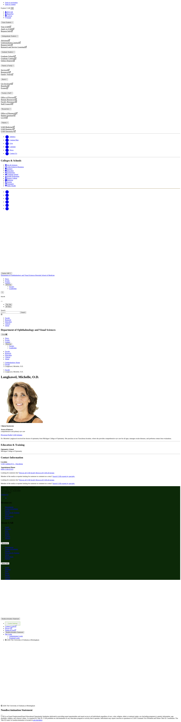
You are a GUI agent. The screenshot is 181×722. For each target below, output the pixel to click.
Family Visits (6, 74)
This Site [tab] (8, 304)
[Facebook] (7, 192)
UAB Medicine (6, 127)
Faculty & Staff (6, 93)
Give (6, 531)
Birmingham (9, 516)
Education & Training (12, 513)
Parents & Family (7, 65)
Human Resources (8, 100)
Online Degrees (7, 61)
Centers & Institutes (11, 509)
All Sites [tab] (8, 306)
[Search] (2, 292)
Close (4, 334)
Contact (7, 283)
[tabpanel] (90, 311)
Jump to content (10, 4)
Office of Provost (7, 97)
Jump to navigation (11, 2)
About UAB (5, 563)
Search (3, 310)
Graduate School (7, 56)
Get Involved (6, 84)
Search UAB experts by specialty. (64, 476)
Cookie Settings (12, 623)
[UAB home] (90, 229)
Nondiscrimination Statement (10, 619)
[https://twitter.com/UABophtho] (6, 498)
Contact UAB (10, 626)
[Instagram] (7, 198)
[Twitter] (7, 195)
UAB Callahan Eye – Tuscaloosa (12, 464)
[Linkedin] (7, 208)
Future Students (7, 22)
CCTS (3, 118)
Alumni (4, 79)
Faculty (11, 287)
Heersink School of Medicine (45, 275)
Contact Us (4, 494)
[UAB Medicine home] (90, 271)
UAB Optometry (7, 131)
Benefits (4, 86)
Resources (5, 72)
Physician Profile (6, 435)
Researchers (6, 109)
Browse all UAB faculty (27, 473)
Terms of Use (10, 630)
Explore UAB (6, 273)
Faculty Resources (8, 102)
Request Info (6, 31)
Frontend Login (14, 638)
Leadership (13, 288)
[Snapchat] (7, 205)
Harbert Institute (7, 115)
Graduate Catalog (7, 58)
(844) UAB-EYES (7, 469)
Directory (8, 285)
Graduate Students (8, 52)
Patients (4, 122)
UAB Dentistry (6, 129)
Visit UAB (5, 27)
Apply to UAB (6, 29)
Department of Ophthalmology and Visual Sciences (18, 275)
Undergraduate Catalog (9, 43)
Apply (7, 527)
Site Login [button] (8, 634)
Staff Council (6, 104)
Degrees (7, 529)
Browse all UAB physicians (45, 473)
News (7, 279)
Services (4, 70)
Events (3, 88)
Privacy (8, 628)
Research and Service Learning (13, 47)
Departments (9, 507)
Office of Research (8, 113)
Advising (4, 40)
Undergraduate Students (9, 36)
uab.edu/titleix (37, 720)
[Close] (12, 8)
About (7, 514)
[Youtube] (7, 202)
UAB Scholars (17, 435)
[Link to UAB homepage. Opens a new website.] (90, 617)
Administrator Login (16, 636)
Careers (7, 536)
